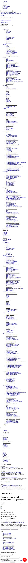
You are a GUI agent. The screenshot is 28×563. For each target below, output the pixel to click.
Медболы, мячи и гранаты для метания (14, 81)
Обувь (4, 108)
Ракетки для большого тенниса (12, 175)
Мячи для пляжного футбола (12, 63)
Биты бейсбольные (10, 179)
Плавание (8, 42)
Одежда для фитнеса (10, 106)
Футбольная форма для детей (9, 538)
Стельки (7, 129)
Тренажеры (8, 202)
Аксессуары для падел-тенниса (13, 170)
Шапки (7, 96)
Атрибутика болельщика (11, 151)
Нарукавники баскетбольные (12, 168)
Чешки (7, 123)
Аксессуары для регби (11, 161)
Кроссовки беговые (10, 116)
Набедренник (9, 150)
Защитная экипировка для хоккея (13, 158)
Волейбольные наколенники (12, 140)
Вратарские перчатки (10, 141)
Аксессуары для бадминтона (12, 163)
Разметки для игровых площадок (13, 198)
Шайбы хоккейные (10, 78)
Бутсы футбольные (10, 113)
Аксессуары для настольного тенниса (14, 165)
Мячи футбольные (10, 60)
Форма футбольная (10, 47)
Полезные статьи (7, 239)
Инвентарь (5, 171)
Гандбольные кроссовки (11, 121)
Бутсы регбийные (10, 115)
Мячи (4, 57)
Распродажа (5, 230)
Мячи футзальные (10, 61)
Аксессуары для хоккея (11, 157)
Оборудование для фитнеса (12, 205)
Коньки (7, 186)
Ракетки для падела (10, 178)
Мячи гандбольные (10, 67)
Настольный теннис (10, 37)
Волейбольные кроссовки (11, 112)
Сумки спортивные (10, 143)
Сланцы (7, 120)
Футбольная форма (7, 537)
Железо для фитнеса (10, 191)
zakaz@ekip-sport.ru (16, 13)
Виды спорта (6, 29)
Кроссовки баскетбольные (11, 122)
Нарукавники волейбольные (12, 154)
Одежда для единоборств (11, 52)
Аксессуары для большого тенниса (13, 164)
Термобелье (8, 101)
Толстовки (8, 100)
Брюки (7, 99)
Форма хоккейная (10, 54)
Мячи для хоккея (9, 84)
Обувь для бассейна (10, 124)
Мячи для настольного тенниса (13, 73)
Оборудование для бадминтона (13, 221)
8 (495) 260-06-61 (4, 12)
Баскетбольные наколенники (12, 169)
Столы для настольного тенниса (13, 199)
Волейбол (8, 34)
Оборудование (6, 188)
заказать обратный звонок (6, 13)
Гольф (7, 210)
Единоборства (9, 43)
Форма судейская (9, 49)
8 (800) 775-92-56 (12, 12)
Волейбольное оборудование (12, 223)
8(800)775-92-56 (8, 522)
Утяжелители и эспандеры (12, 192)
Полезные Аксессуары (11, 152)
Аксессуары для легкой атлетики (13, 167)
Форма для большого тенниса (12, 56)
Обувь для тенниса (10, 128)
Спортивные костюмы (11, 88)
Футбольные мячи (7, 533)
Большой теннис (9, 38)
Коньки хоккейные (10, 185)
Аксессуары (5, 131)
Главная (5, 1)
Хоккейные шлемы (10, 184)
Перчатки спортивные (11, 142)
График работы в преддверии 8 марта (9, 477)
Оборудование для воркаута (12, 212)
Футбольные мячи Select (8, 543)
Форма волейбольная (10, 50)
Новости (5, 238)
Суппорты (8, 207)
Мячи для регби (9, 70)
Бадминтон (8, 40)
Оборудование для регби (11, 225)
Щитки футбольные (10, 138)
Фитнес (7, 39)
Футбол (7, 33)
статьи (8, 482)
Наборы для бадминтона (11, 200)
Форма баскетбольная (10, 51)
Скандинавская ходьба (11, 219)
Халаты (7, 107)
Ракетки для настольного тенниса (13, 176)
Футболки (8, 94)
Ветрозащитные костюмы (11, 89)
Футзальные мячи (7, 534)
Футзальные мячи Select (8, 547)
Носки (7, 102)
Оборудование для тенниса (12, 220)
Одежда (5, 85)
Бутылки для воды (10, 137)
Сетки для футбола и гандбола (12, 196)
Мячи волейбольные (10, 65)
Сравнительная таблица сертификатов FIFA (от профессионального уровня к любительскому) (11, 486)
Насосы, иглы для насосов (11, 136)
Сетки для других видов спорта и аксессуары (16, 197)
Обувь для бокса (9, 130)
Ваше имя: (3, 556)
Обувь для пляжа (9, 126)
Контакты (5, 8)
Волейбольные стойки (11, 214)
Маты (7, 211)
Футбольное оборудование (12, 193)
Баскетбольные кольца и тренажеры (14, 206)
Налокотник (8, 149)
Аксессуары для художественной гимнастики (16, 162)
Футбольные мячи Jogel (8, 544)
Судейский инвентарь (10, 181)
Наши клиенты (6, 6)
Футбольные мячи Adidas (8, 542)
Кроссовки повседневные (11, 117)
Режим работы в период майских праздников (11, 472)
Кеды (7, 119)
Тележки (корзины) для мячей (12, 144)
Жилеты (7, 91)
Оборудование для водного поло (13, 224)
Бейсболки (8, 95)
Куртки (7, 92)
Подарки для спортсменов (11, 148)
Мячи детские (9, 80)
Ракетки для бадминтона (11, 177)
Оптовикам (5, 7)
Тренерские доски (10, 182)
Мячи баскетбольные (10, 64)
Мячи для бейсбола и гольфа (12, 74)
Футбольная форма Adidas (9, 549)
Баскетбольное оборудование (12, 227)
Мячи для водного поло (11, 68)
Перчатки (8, 103)
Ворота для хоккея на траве (12, 226)
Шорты (7, 98)
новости (9, 464)
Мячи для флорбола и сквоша (12, 75)
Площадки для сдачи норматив (12, 213)
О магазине (5, 2)
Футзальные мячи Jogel (8, 548)
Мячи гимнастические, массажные (13, 79)
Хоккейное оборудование (11, 217)
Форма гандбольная (10, 53)
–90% (4, 424)
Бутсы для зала (9, 114)
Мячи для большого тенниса (12, 72)
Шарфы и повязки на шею (11, 105)
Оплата (4, 5)
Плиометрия (8, 218)
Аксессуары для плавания (11, 159)
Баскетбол (8, 32)
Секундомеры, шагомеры (11, 135)
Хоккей (7, 36)
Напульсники (9, 155)
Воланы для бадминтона (11, 77)
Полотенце (8, 147)
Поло (7, 93)
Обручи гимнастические (11, 209)
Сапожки (8, 127)
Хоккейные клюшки (10, 183)
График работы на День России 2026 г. (9, 467)
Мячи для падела (9, 82)
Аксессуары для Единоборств (12, 156)
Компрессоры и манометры (12, 145)
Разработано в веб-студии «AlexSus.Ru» (9, 529)
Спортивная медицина (11, 203)
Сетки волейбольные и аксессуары (13, 195)
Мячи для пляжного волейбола (12, 66)
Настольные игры (10, 204)
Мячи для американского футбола (13, 71)
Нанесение (5, 228)
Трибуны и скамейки (10, 216)
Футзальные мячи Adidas (8, 546)
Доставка (5, 3)
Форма (4, 44)
